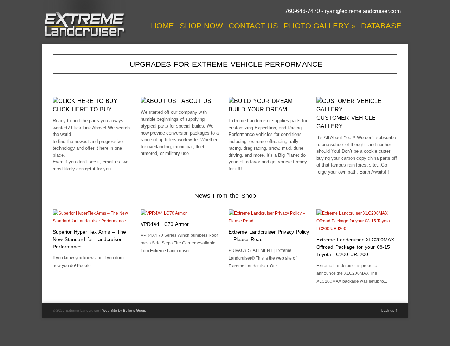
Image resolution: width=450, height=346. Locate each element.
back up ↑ (389, 310)
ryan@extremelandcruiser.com (363, 11)
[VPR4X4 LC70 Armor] (164, 213)
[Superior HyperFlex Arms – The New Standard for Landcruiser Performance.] (93, 220)
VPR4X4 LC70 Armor (165, 224)
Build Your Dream (258, 109)
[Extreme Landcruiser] (84, 37)
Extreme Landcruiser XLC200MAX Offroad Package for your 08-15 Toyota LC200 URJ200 (355, 247)
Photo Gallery (319, 25)
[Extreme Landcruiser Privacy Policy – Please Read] (269, 220)
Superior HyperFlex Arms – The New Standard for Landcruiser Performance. (89, 239)
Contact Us (253, 25)
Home (162, 25)
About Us (196, 101)
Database (381, 25)
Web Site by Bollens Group (124, 310)
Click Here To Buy (82, 109)
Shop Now (201, 25)
